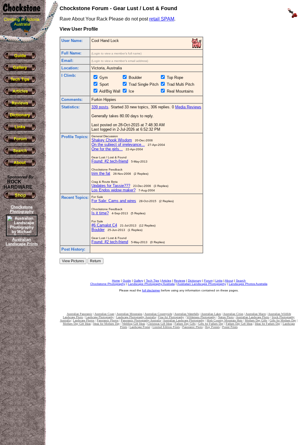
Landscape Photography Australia (151, 283)
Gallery (138, 280)
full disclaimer (151, 290)
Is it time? (100, 213)
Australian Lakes (211, 314)
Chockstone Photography (107, 283)
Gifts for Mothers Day (283, 320)
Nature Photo (226, 317)
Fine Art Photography (171, 317)
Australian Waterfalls (186, 314)
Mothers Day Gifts (256, 320)
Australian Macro (255, 314)
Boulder (98, 229)
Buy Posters (212, 327)
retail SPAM (161, 18)
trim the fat (100, 173)
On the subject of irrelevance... (118, 144)
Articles (166, 280)
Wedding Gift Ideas (133, 323)
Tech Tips (152, 280)
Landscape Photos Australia (248, 283)
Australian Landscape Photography (201, 283)
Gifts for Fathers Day (210, 323)
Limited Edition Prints (166, 327)
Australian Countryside (158, 314)
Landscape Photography (99, 317)
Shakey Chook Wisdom (111, 140)
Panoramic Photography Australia (141, 320)
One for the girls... (107, 149)
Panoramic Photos (108, 320)
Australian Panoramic (79, 314)
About (229, 280)
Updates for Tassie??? (110, 185)
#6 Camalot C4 (104, 225)
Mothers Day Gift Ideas (77, 323)
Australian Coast (104, 314)
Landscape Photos (83, 320)
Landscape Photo (73, 317)
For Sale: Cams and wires (113, 201)
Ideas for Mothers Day (106, 323)
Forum (208, 280)
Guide (127, 280)
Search (241, 280)
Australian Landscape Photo (252, 317)
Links (218, 280)
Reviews (179, 280)
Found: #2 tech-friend (109, 161)
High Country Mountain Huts (224, 320)
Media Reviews (188, 107)
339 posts (99, 107)
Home (116, 280)
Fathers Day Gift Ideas (239, 323)
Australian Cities (233, 314)
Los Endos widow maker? (113, 190)
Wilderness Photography (201, 317)
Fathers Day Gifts (185, 323)
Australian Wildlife (279, 314)
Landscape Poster (140, 327)
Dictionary (194, 280)
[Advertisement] (21, 349)
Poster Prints (230, 327)
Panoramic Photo (192, 327)
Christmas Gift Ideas (159, 323)
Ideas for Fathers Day (267, 323)
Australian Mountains (129, 314)
